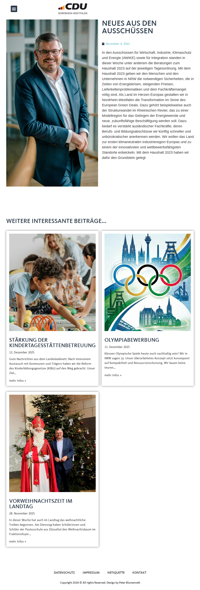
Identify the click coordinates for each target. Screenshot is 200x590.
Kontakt (139, 572)
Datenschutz (64, 572)
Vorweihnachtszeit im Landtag (40, 504)
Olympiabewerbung (131, 340)
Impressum (91, 572)
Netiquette (116, 572)
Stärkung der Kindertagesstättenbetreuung (52, 343)
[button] (14, 9)
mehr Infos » (17, 380)
